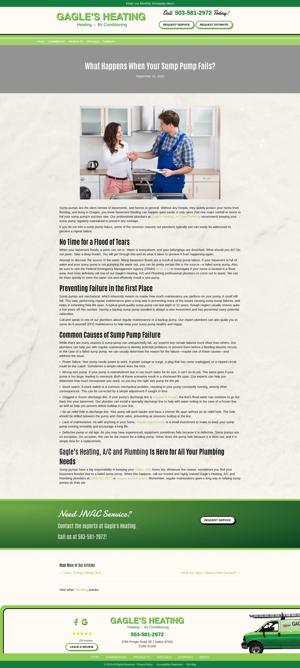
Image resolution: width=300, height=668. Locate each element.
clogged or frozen (165, 397)
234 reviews (85, 640)
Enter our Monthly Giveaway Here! (150, 3)
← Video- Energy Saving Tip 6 (80, 572)
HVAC (41, 41)
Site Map (191, 664)
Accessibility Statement (169, 664)
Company (108, 41)
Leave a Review (81, 646)
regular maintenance (151, 422)
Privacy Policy (145, 664)
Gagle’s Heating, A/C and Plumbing (176, 216)
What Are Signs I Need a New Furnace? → (211, 572)
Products (76, 41)
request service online (132, 478)
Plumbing (81, 589)
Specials (92, 41)
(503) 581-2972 (101, 478)
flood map (163, 269)
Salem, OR (142, 469)
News (204, 657)
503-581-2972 (193, 12)
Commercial (56, 41)
